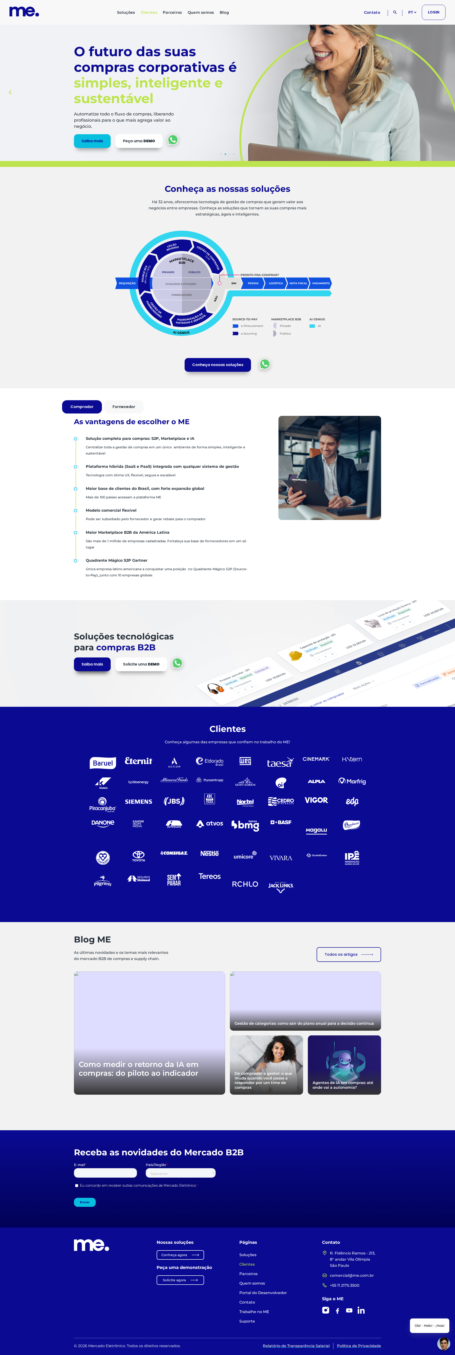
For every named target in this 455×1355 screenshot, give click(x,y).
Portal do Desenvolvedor (263, 1293)
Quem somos (201, 12)
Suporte (247, 1321)
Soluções (126, 12)
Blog (224, 12)
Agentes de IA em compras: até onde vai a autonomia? (343, 1085)
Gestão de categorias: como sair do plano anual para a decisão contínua (304, 1023)
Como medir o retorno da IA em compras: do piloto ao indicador (139, 1069)
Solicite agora (174, 1280)
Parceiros (172, 12)
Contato (372, 12)
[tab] (82, 406)
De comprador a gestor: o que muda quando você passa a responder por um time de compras (263, 1080)
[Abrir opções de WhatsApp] (264, 364)
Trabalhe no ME (254, 1311)
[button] (10, 92)
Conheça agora (174, 1255)
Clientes (149, 12)
